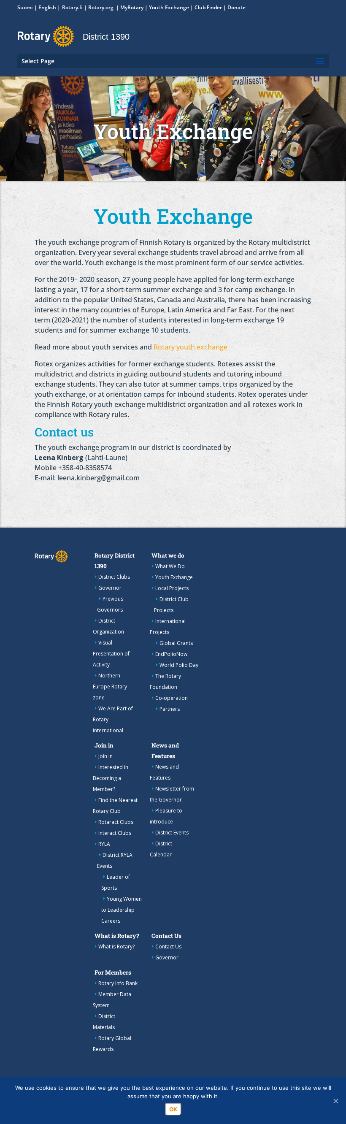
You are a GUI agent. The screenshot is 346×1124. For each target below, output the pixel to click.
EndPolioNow (171, 654)
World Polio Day (178, 665)
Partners (169, 708)
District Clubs (114, 576)
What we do (167, 555)
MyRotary (131, 7)
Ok (173, 1109)
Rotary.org (101, 7)
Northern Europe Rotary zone (110, 686)
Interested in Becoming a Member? (110, 778)
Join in (104, 745)
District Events (172, 832)
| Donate (234, 7)
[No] (335, 1101)
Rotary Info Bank (118, 983)
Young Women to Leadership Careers (121, 909)
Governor (110, 587)
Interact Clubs (114, 833)
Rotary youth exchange (190, 347)
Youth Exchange (169, 7)
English (47, 7)
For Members (113, 972)
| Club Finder (205, 7)
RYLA (104, 844)
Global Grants (176, 643)
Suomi (24, 7)
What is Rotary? (117, 936)
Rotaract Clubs (115, 822)
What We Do (170, 566)
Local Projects (172, 588)
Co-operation (171, 697)
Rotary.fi (72, 7)
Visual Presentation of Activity (111, 653)
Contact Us (166, 936)
